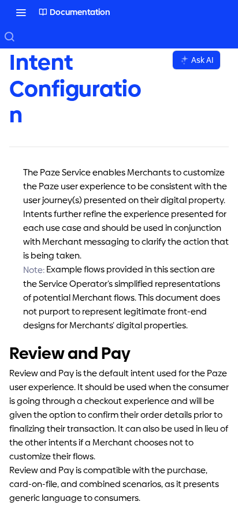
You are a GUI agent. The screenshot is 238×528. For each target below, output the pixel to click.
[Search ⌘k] (9, 36)
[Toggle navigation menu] (21, 12)
